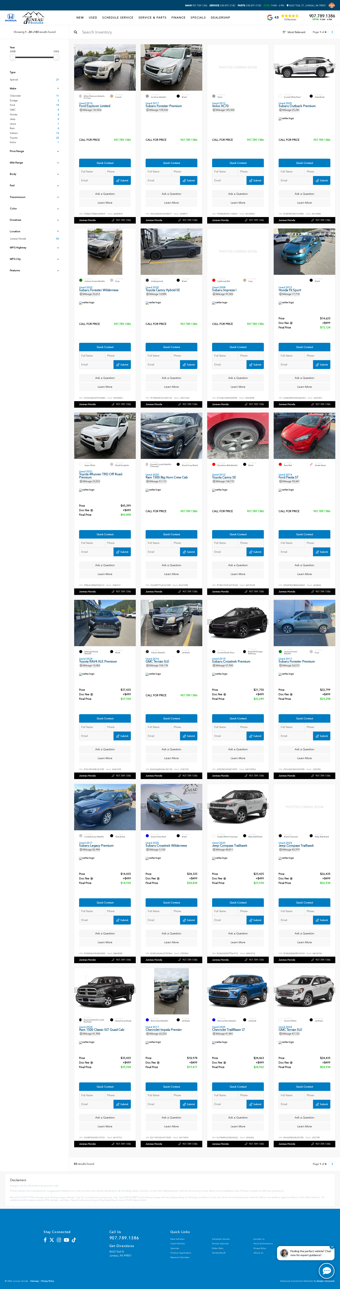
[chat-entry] (326, 1271)
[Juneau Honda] (33, 18)
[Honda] (11, 18)
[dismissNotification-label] (332, 1246)
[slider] (12, 57)
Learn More (105, 202)
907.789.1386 (196, 5)
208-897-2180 (222, 5)
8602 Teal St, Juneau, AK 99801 (307, 5)
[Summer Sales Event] (331, 5)
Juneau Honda (87, 220)
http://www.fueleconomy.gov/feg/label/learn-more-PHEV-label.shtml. (105, 1200)
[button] (332, 66)
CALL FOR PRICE (89, 140)
